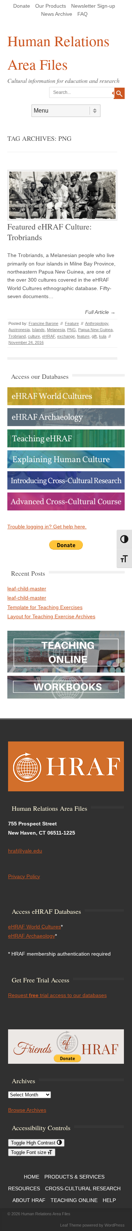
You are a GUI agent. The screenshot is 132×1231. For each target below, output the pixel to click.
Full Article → (100, 312)
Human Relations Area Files (58, 52)
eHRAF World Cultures (34, 927)
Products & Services (74, 1177)
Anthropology (96, 323)
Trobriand (17, 336)
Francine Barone (43, 323)
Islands (38, 329)
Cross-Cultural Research (83, 1188)
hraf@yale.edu (25, 851)
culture (34, 336)
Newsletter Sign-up (93, 6)
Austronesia (19, 329)
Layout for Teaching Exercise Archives (51, 616)
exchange (66, 336)
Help (109, 1200)
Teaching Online (74, 1200)
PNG (71, 329)
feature (83, 336)
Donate (21, 6)
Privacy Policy (24, 876)
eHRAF (48, 336)
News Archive (56, 14)
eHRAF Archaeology (31, 936)
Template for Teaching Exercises (44, 607)
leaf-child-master (26, 588)
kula (102, 336)
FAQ (82, 14)
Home (31, 1177)
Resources (24, 1188)
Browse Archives (27, 1110)
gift (94, 336)
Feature (72, 323)
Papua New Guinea (95, 329)
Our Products (50, 6)
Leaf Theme (70, 1225)
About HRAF (28, 1200)
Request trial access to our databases (57, 995)
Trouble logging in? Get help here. (47, 527)
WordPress (114, 1225)
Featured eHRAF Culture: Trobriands (49, 231)
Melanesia (56, 329)
